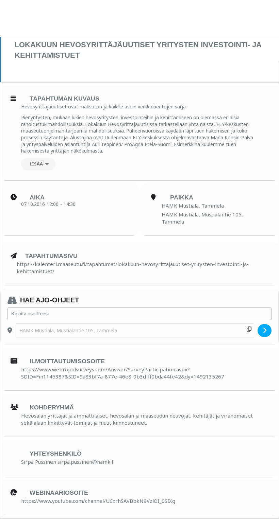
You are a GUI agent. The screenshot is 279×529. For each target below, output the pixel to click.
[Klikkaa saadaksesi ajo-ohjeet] (265, 330)
